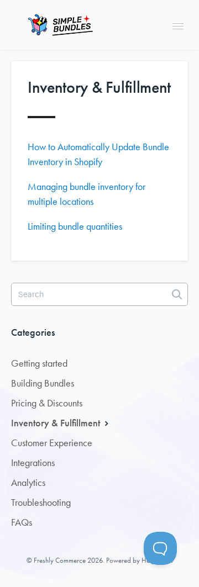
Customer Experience (51, 443)
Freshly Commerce (60, 560)
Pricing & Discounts (46, 403)
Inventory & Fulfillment (56, 423)
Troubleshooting (41, 502)
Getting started (39, 363)
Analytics (28, 483)
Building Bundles (42, 383)
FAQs (21, 522)
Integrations (33, 463)
